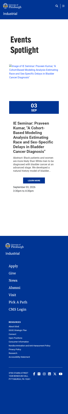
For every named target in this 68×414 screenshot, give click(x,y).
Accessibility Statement (19, 357)
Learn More (34, 180)
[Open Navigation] (63, 6)
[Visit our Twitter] (54, 374)
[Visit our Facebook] (34, 374)
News (13, 281)
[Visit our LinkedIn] (49, 374)
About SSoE (14, 326)
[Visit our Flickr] (39, 374)
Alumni (14, 288)
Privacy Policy (15, 349)
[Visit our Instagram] (44, 374)
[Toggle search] (57, 6)
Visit (12, 295)
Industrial (10, 13)
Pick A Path (18, 302)
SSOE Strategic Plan (18, 330)
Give (12, 273)
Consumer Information (19, 341)
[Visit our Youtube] (60, 374)
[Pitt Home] (34, 7)
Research (13, 353)
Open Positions (15, 338)
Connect (12, 334)
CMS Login (17, 309)
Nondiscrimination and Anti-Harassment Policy (29, 345)
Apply (13, 266)
